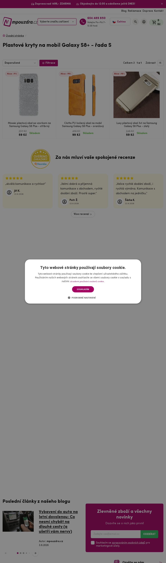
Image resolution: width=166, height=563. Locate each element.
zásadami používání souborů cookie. (87, 281)
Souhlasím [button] (83, 289)
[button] (83, 298)
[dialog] (83, 281)
